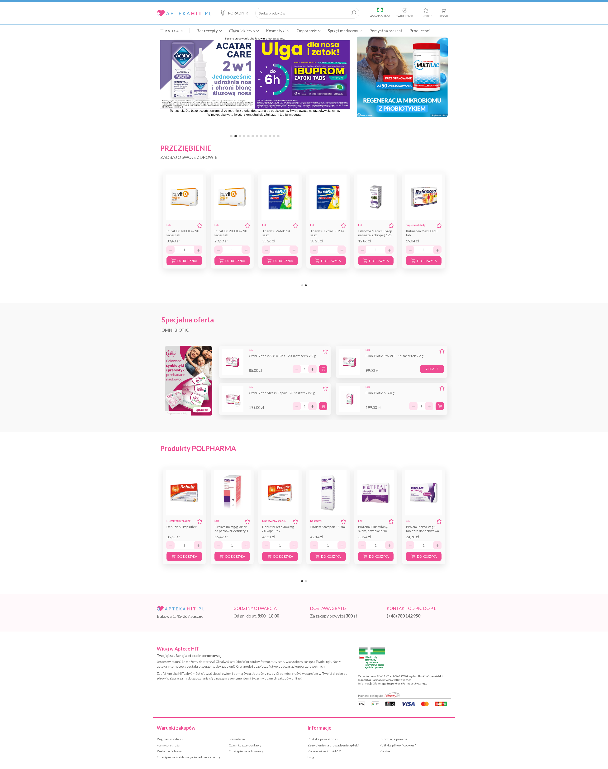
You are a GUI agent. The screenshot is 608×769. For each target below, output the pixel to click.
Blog (311, 757)
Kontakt (386, 751)
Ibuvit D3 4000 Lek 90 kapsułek (182, 233)
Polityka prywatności (323, 739)
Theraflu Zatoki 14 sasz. (276, 233)
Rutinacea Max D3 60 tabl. (421, 233)
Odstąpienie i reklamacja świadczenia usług (188, 757)
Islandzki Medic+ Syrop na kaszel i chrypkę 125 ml (375, 235)
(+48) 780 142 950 (403, 615)
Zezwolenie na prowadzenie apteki (333, 745)
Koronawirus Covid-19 (324, 751)
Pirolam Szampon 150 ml (328, 527)
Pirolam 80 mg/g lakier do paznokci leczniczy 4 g (231, 531)
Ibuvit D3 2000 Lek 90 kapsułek (230, 233)
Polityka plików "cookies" (398, 745)
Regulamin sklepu (170, 739)
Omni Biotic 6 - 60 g (380, 393)
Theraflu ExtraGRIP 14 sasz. (327, 233)
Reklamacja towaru (171, 751)
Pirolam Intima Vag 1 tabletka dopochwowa (422, 529)
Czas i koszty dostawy (245, 745)
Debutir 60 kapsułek (181, 527)
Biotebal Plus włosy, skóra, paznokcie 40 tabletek (373, 531)
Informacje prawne (393, 739)
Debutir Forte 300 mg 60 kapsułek (278, 529)
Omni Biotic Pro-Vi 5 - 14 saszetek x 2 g (394, 356)
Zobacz (432, 369)
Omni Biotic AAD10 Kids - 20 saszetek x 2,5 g (282, 356)
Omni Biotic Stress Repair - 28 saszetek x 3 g (282, 393)
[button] (175, 31)
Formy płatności (168, 745)
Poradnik (238, 13)
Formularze (237, 739)
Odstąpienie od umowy (246, 751)
